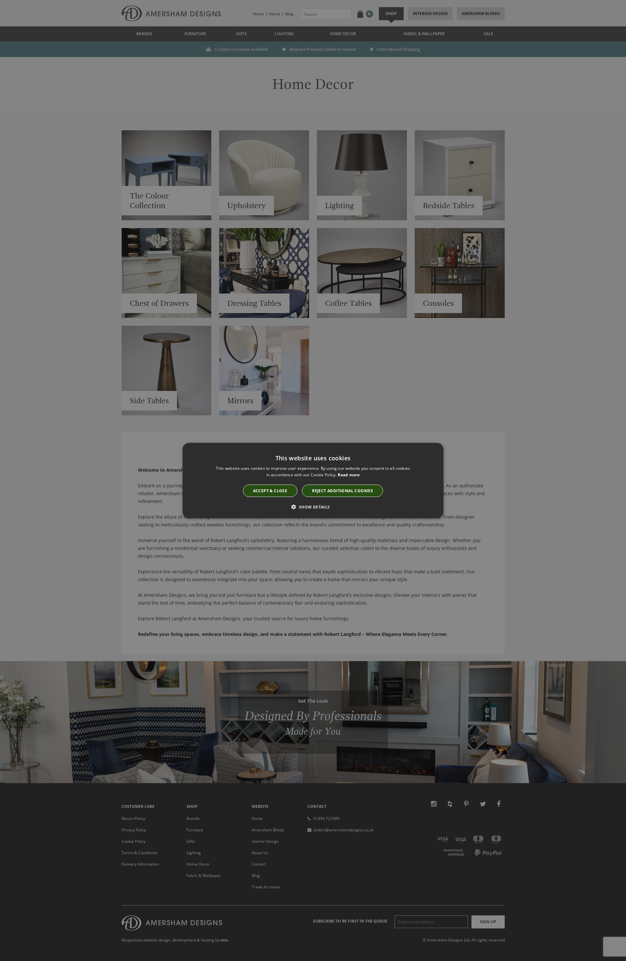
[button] (313, 506)
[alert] (313, 480)
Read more (349, 475)
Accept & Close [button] (270, 490)
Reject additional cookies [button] (342, 490)
